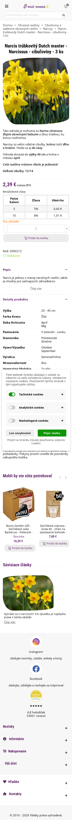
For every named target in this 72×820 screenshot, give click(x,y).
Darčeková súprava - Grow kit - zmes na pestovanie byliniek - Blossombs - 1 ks (53, 530)
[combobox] (33, 15)
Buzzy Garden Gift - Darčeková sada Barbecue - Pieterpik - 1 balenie (19, 530)
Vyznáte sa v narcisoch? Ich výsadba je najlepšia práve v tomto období (35, 615)
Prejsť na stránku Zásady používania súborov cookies (36, 441)
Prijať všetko (52, 432)
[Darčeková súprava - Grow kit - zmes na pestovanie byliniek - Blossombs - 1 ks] (53, 504)
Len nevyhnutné (20, 432)
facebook (36, 679)
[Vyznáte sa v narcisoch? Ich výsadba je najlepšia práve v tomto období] (28, 592)
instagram (36, 652)
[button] (36, 269)
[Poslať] (63, 15)
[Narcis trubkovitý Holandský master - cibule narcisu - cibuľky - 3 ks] (36, 91)
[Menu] (6, 5)
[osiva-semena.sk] (36, 5)
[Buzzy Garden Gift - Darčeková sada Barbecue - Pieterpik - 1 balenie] (18, 504)
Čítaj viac (10, 622)
